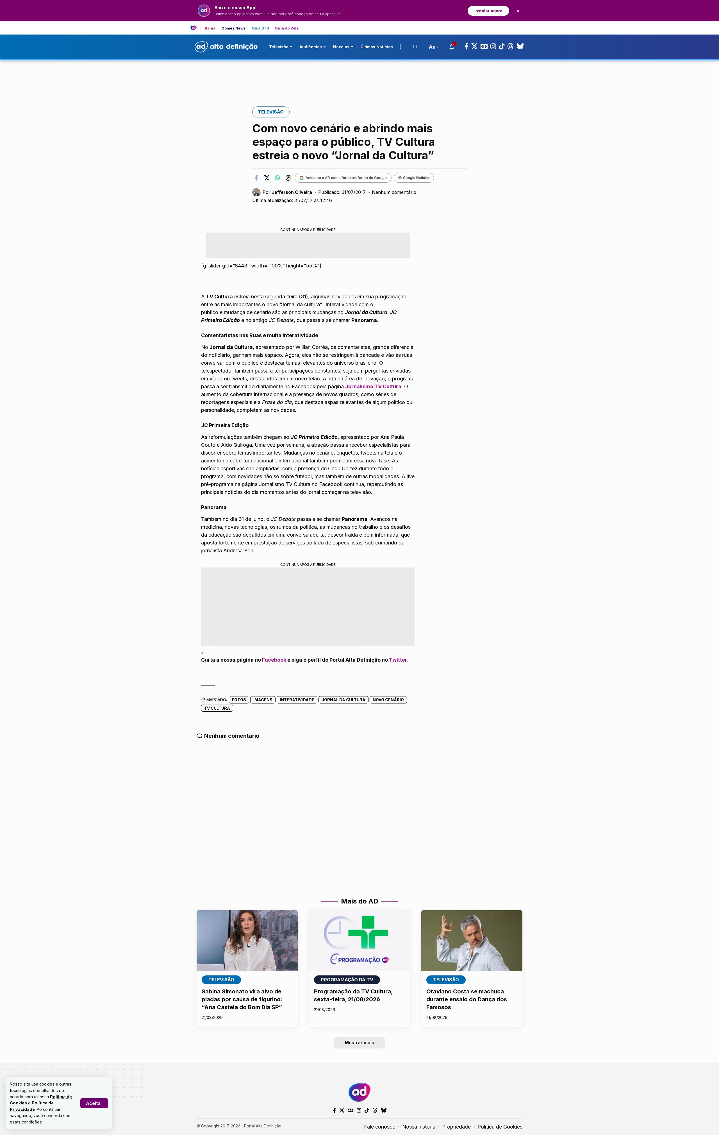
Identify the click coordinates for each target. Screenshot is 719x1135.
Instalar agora (488, 10)
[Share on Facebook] (256, 177)
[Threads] (510, 46)
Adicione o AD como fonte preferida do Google (346, 177)
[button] (94, 1103)
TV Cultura (217, 708)
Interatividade (297, 699)
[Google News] (484, 46)
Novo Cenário (388, 699)
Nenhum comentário (394, 192)
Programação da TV (347, 979)
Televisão (271, 112)
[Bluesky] (520, 46)
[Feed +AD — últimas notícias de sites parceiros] (195, 28)
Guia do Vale (287, 28)
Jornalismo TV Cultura (373, 386)
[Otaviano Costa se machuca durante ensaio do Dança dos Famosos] (471, 940)
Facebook (274, 660)
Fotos (239, 699)
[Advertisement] (359, 79)
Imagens (262, 699)
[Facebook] (466, 46)
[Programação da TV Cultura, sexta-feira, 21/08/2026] (359, 940)
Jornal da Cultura (343, 699)
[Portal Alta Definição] (359, 1092)
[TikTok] (501, 46)
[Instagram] (493, 46)
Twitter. (398, 660)
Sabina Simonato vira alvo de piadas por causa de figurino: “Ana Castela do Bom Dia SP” (242, 999)
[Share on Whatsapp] (277, 177)
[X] (474, 46)
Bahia (210, 28)
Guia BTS (260, 28)
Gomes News (233, 28)
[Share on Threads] (288, 177)
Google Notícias (416, 178)
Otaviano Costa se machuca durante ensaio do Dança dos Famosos (466, 999)
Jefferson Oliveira (292, 192)
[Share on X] (267, 177)
